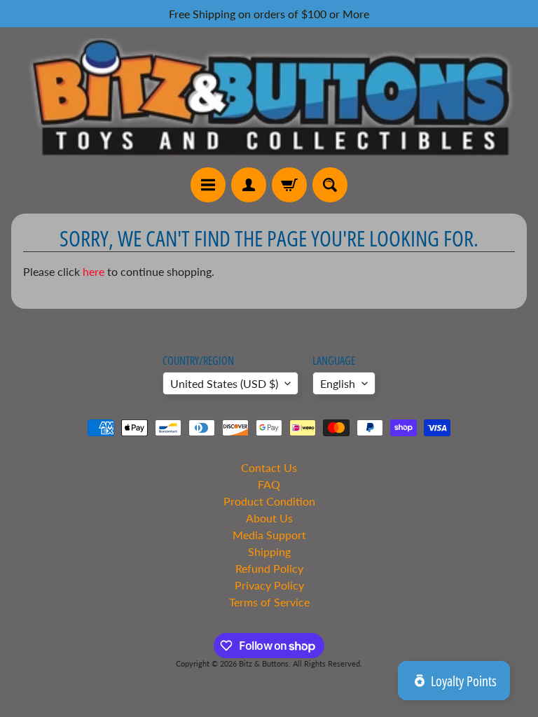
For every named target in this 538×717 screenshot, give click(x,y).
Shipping (269, 551)
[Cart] (289, 184)
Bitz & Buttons (264, 663)
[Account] (248, 184)
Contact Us (269, 467)
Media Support (269, 534)
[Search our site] (329, 184)
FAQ (269, 484)
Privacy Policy (269, 585)
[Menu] (208, 184)
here (93, 271)
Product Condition (269, 501)
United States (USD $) (224, 383)
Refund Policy (269, 568)
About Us (269, 517)
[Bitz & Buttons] (269, 97)
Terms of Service (269, 601)
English (337, 383)
